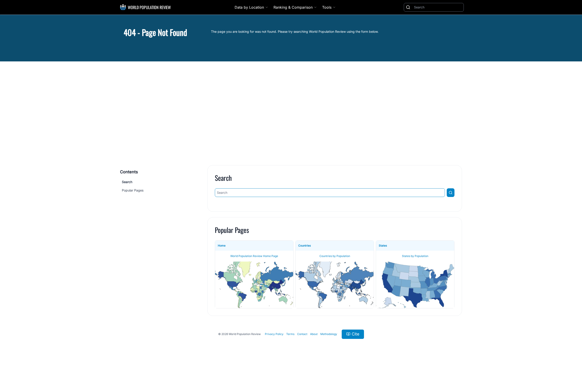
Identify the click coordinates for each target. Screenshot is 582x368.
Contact (302, 334)
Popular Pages (132, 190)
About (314, 334)
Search (127, 182)
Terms (290, 334)
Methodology (328, 334)
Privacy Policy (274, 334)
